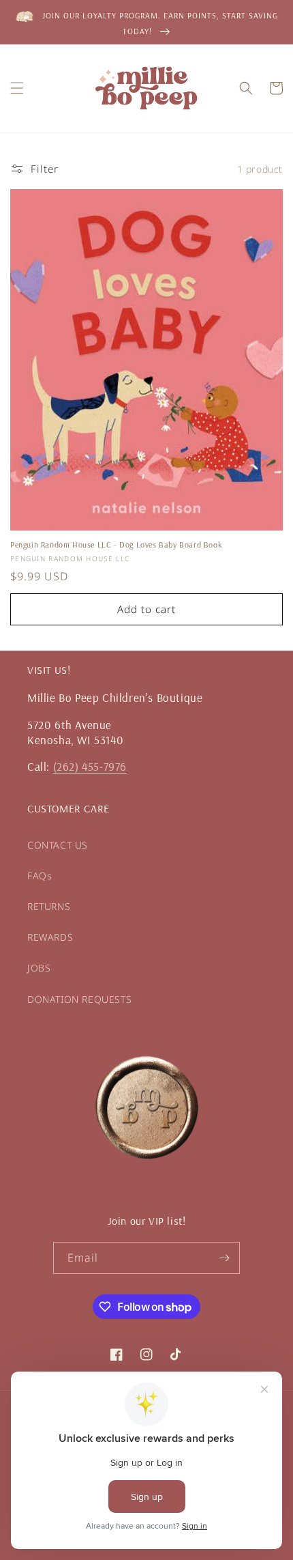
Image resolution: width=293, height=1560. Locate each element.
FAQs (39, 875)
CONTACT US (57, 844)
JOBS (38, 967)
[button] (17, 88)
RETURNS (48, 906)
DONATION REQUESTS (79, 999)
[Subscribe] (224, 1258)
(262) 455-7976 (90, 766)
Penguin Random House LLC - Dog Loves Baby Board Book (115, 544)
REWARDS (50, 937)
